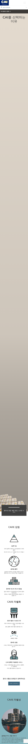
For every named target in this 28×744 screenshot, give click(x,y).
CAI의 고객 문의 (14, 683)
